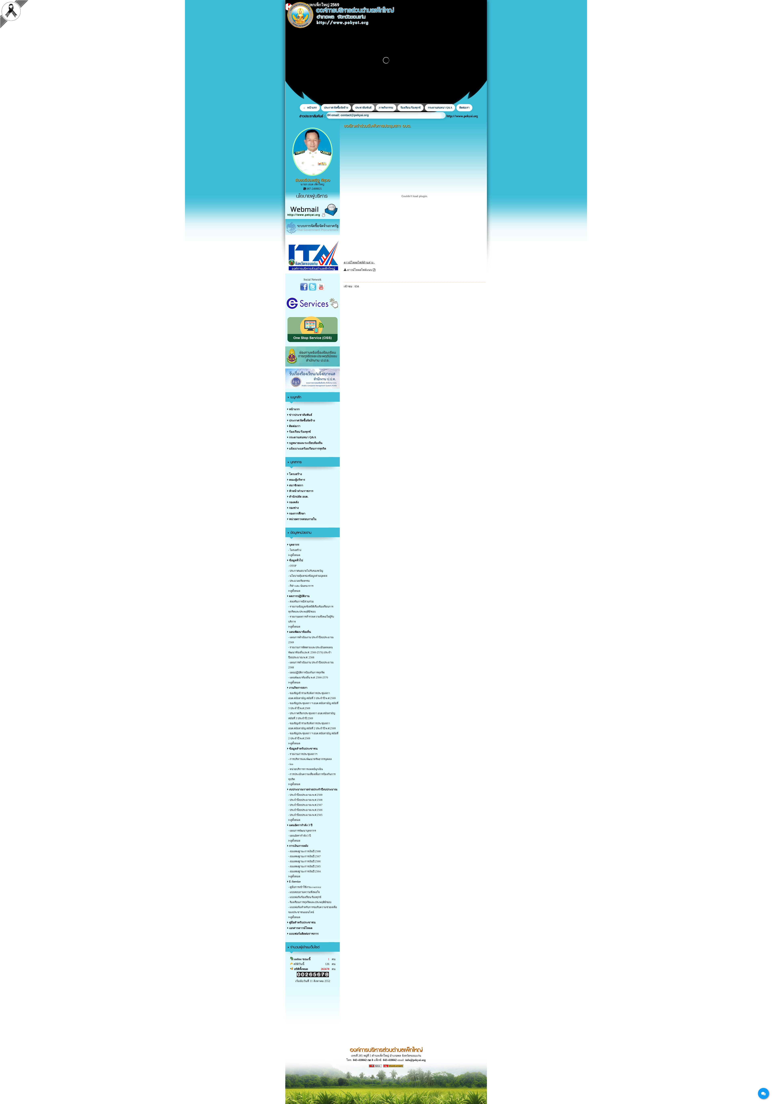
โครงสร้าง (295, 474)
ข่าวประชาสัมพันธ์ (300, 414)
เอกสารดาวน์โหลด (300, 928)
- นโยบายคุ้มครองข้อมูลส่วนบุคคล (307, 575)
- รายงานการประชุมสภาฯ (302, 754)
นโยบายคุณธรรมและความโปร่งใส (357, 115)
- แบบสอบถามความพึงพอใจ (304, 892)
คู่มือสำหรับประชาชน (302, 922)
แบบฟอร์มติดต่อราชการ (303, 933)
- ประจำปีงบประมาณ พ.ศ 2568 (305, 799)
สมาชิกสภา (295, 485)
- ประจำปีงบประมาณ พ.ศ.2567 (305, 804)
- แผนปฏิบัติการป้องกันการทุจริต (306, 672)
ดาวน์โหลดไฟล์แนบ (359, 269)
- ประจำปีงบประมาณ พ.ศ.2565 (305, 814)
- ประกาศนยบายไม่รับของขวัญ (305, 570)
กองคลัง (293, 502)
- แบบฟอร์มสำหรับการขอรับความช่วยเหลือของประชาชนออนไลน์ (312, 910)
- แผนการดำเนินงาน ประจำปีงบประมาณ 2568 (311, 665)
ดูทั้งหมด (295, 555)
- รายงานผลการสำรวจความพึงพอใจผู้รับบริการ (311, 619)
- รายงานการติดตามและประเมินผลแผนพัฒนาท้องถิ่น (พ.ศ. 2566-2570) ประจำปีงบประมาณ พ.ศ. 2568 (310, 652)
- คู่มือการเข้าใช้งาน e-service (304, 887)
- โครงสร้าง (294, 550)
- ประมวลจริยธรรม (299, 580)
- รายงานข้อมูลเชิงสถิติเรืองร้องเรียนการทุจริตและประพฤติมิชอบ (310, 609)
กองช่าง (293, 507)
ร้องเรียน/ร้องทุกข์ (410, 107)
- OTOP (292, 565)
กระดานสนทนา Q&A (440, 107)
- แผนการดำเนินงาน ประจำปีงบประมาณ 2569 (311, 640)
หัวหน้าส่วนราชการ (300, 491)
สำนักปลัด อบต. (298, 496)
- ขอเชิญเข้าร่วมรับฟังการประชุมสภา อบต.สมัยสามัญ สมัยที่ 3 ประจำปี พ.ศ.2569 (312, 696)
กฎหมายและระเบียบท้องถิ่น (305, 442)
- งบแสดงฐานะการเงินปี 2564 (304, 871)
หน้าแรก (312, 107)
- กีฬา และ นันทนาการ (300, 585)
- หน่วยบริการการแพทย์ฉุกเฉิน (305, 769)
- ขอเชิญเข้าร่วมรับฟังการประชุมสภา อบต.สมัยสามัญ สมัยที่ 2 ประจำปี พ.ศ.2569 (312, 726)
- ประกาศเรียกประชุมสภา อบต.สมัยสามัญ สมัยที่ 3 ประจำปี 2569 (311, 716)
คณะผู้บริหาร (296, 479)
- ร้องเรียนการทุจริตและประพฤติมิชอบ (309, 902)
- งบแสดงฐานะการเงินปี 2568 (304, 851)
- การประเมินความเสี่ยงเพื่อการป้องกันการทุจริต (312, 777)
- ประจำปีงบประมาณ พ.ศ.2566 (305, 809)
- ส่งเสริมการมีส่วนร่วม (301, 601)
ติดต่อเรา (464, 107)
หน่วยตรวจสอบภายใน (302, 519)
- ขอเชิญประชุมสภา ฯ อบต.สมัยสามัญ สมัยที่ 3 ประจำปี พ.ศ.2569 (313, 706)
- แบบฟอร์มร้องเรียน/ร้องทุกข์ (304, 897)
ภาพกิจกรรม (386, 107)
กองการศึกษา (296, 513)
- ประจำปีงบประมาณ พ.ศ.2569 (305, 794)
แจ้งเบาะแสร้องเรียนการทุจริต (307, 448)
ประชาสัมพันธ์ (363, 107)
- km (290, 764)
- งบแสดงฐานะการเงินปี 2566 (304, 861)
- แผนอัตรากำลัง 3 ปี (299, 835)
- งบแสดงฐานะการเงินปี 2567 (304, 856)
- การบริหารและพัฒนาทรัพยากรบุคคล (310, 759)
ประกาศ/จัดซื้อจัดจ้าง (336, 107)
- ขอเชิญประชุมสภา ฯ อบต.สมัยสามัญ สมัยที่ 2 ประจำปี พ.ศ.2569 (313, 736)
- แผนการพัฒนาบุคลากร (302, 830)
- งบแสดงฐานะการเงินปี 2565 (304, 866)
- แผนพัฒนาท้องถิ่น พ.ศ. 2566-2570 (308, 677)
